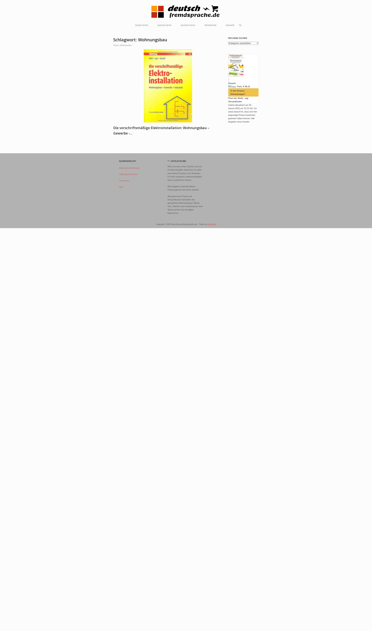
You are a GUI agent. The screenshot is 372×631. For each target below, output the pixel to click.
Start (121, 187)
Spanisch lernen (164, 25)
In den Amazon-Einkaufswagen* (238, 92)
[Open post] (167, 86)
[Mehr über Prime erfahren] (232, 86)
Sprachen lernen (188, 25)
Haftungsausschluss (128, 174)
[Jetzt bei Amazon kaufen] (235, 76)
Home (115, 45)
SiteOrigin (212, 224)
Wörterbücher (210, 25)
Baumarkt (230, 25)
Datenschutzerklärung (129, 168)
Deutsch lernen (141, 25)
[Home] (186, 11)
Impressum (124, 180)
